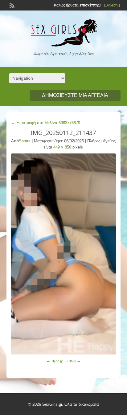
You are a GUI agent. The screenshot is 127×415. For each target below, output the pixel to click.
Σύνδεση (111, 5)
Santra (25, 141)
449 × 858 (62, 147)
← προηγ (54, 360)
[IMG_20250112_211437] (63, 253)
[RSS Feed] (11, 4)
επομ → (74, 360)
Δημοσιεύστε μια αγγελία (75, 95)
